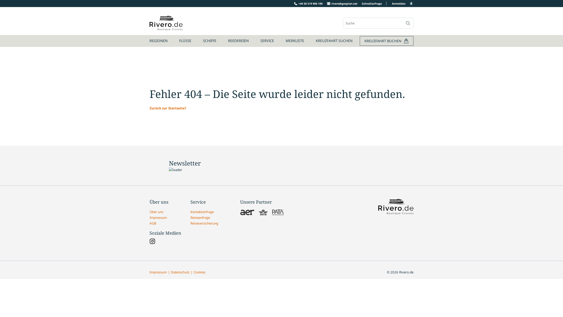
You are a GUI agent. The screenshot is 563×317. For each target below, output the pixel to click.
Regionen (159, 40)
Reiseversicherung (204, 223)
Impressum (158, 217)
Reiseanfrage (200, 217)
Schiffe (209, 40)
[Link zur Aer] (247, 213)
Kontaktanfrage (202, 212)
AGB (153, 223)
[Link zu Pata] (278, 213)
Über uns (156, 212)
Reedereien (238, 40)
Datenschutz (180, 272)
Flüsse (185, 40)
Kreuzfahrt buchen (382, 41)
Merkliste (295, 40)
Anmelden (399, 4)
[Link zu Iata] (263, 213)
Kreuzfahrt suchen (334, 40)
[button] (408, 23)
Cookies (199, 272)
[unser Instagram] (152, 242)
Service (267, 40)
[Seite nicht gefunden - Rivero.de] (166, 28)
